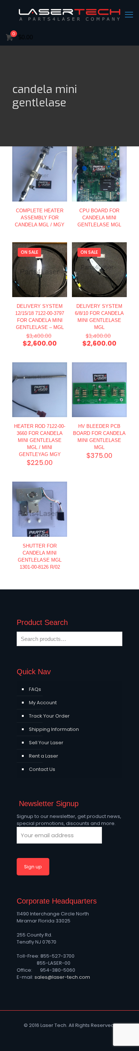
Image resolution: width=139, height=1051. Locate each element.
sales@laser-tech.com (62, 977)
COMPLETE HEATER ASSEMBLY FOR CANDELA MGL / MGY (39, 217)
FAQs (35, 689)
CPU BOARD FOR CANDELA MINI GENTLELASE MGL (99, 217)
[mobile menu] (129, 15)
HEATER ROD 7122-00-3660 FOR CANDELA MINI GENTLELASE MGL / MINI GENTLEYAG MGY (39, 440)
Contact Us (42, 769)
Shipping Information (54, 729)
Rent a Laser (43, 755)
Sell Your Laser (46, 742)
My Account (43, 702)
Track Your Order (49, 715)
